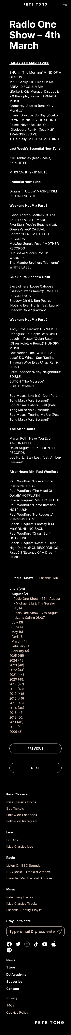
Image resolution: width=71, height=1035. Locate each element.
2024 (17, 660)
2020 (16, 679)
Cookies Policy (17, 1012)
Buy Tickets (15, 808)
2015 (16, 703)
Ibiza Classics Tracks (21, 904)
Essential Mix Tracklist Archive (29, 878)
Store (10, 967)
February (21, 646)
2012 (16, 717)
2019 (16, 684)
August (19, 594)
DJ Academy (16, 974)
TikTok (36, 944)
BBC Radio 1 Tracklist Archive (28, 872)
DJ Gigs (12, 840)
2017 (16, 694)
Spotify (9, 950)
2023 (16, 665)
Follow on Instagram (21, 821)
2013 (16, 713)
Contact (12, 989)
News (10, 960)
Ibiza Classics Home (21, 802)
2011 (16, 722)
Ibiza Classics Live (19, 846)
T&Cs (10, 1005)
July (17, 622)
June (18, 627)
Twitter (18, 944)
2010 (16, 727)
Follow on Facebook (21, 815)
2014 (16, 708)
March (19, 641)
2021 (16, 675)
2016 (16, 698)
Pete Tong (35, 4)
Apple (54, 944)
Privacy (12, 998)
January (20, 651)
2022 (16, 670)
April (17, 637)
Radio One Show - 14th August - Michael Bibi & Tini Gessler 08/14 (36, 603)
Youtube (45, 944)
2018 (16, 689)
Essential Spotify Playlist (24, 910)
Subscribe (14, 982)
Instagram (27, 944)
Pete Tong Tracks (19, 897)
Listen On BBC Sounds (23, 865)
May (17, 632)
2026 (17, 589)
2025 (16, 656)
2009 (15, 732)
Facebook (9, 944)
